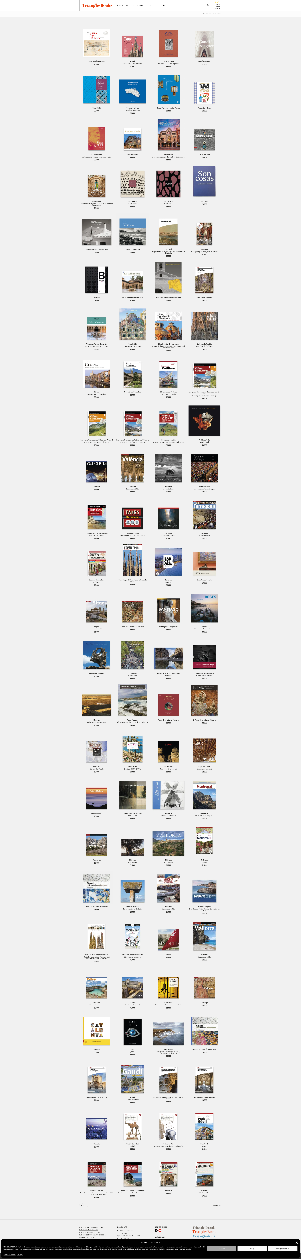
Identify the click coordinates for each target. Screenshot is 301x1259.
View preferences (282, 1248)
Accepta (221, 1248)
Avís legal (20, 1255)
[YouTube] (159, 1230)
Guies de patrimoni (87, 1237)
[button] (296, 1242)
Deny (252, 1248)
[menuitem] (119, 5)
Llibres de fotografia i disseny (92, 1235)
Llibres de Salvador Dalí (89, 1232)
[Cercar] (164, 5)
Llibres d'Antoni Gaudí (88, 1230)
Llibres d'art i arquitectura (91, 1227)
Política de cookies (10, 1255)
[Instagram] (156, 1230)
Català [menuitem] (217, 2)
